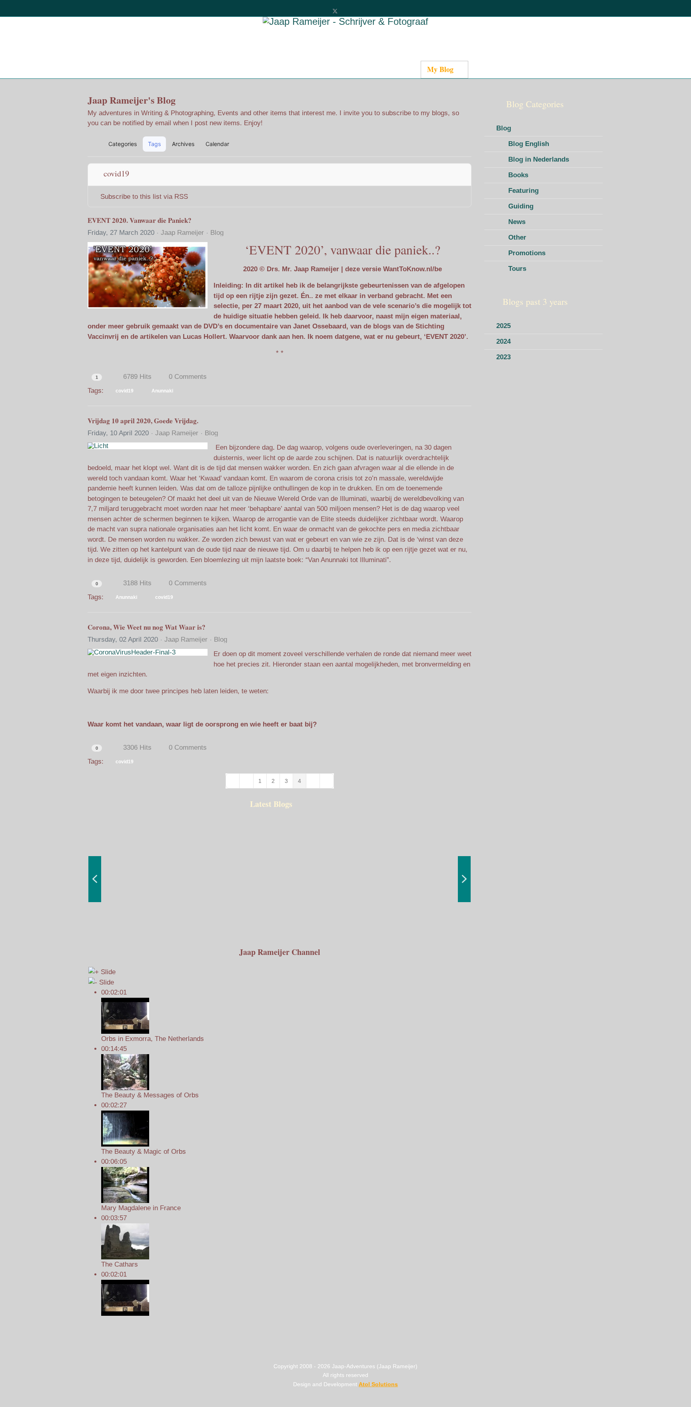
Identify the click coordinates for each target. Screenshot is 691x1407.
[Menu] (522, 70)
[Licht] (148, 445)
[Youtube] (348, 11)
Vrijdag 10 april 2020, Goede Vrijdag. (143, 421)
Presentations (495, 69)
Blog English (528, 144)
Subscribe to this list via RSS (144, 196)
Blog (217, 233)
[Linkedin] (361, 11)
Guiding (520, 206)
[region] (279, 879)
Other (517, 237)
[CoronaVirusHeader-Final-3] (148, 652)
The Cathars (119, 1264)
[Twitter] (335, 11)
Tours (517, 268)
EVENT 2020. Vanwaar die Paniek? (140, 220)
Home (163, 69)
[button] (428, 144)
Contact (402, 69)
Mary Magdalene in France (141, 1208)
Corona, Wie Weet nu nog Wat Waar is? (147, 627)
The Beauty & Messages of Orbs (150, 1095)
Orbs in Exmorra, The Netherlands (152, 1039)
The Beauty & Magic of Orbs (143, 1151)
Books (518, 175)
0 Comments (188, 376)
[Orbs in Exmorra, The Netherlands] (286, 1298)
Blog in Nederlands (538, 159)
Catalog (268, 69)
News (516, 222)
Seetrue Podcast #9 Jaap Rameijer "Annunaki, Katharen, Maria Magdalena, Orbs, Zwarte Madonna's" (128, 912)
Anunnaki (162, 391)
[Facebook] (321, 11)
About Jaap (360, 69)
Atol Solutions (378, 1384)
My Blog (440, 69)
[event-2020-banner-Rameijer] (148, 275)
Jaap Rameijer (182, 232)
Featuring (523, 190)
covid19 (125, 391)
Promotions (526, 253)
